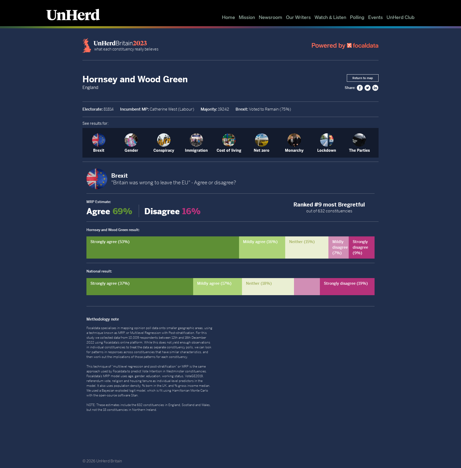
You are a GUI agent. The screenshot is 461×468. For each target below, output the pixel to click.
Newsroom (270, 17)
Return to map (362, 78)
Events (375, 17)
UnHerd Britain (109, 461)
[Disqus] (303, 381)
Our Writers (298, 17)
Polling (357, 17)
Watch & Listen (330, 17)
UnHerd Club (401, 17)
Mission (247, 17)
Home (228, 17)
